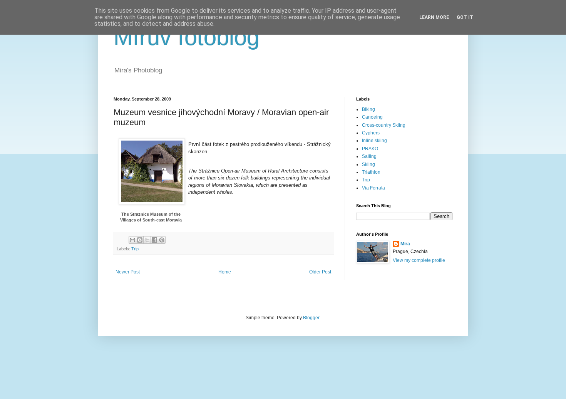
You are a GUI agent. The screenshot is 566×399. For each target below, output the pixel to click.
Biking (368, 109)
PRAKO (370, 148)
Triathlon (371, 172)
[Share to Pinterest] (162, 240)
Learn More (434, 17)
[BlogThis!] (140, 240)
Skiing (368, 164)
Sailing (369, 156)
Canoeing (372, 117)
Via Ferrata (373, 188)
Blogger (311, 317)
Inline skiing (374, 140)
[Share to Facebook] (154, 240)
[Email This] (132, 240)
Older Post (320, 272)
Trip (135, 248)
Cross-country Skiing (383, 125)
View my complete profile (419, 260)
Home (224, 272)
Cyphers (371, 133)
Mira (405, 243)
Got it (465, 17)
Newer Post (128, 272)
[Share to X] (147, 240)
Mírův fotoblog (187, 37)
